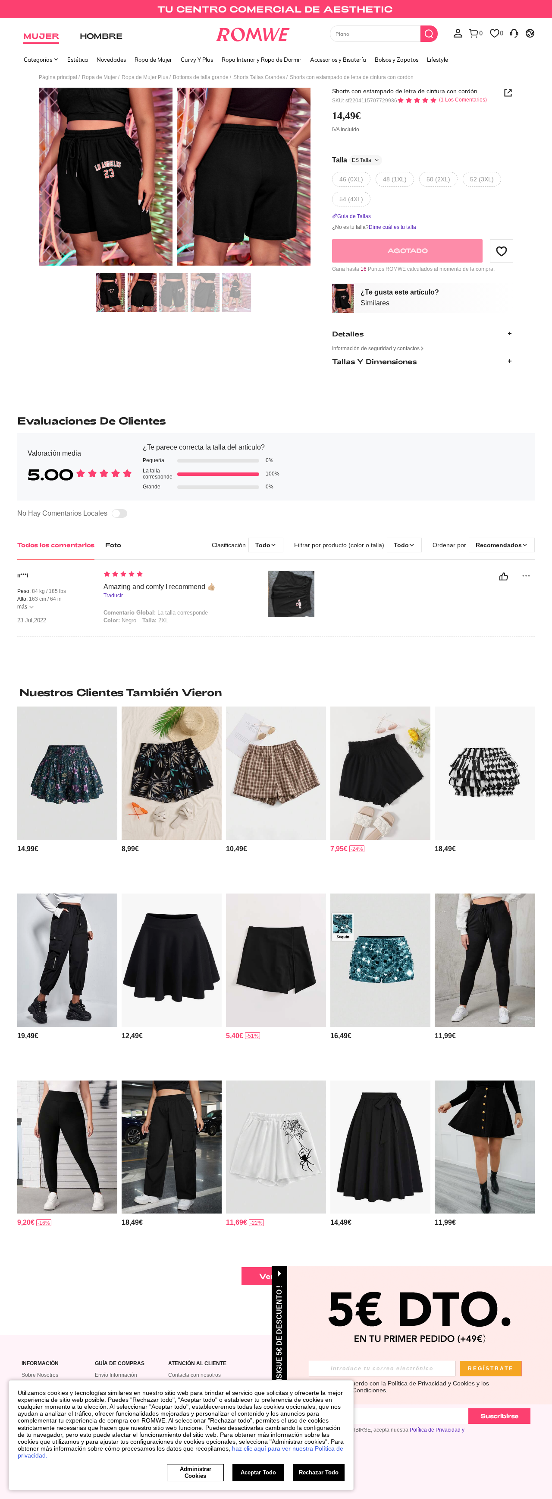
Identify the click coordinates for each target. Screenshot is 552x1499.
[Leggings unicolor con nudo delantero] (485, 960)
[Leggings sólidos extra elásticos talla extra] (67, 1147)
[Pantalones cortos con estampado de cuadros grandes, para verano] (276, 773)
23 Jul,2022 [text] (31, 621)
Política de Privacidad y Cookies (431, 1383)
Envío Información (116, 1375)
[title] (276, 692)
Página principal (58, 77)
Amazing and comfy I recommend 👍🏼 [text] (160, 586)
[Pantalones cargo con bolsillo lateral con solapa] (172, 1147)
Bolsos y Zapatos (396, 59)
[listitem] (67, 797)
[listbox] (458, 33)
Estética (77, 59)
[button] (501, 251)
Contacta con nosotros (194, 1375)
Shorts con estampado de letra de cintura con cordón (404, 91)
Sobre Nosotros (40, 1375)
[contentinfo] (27, 848)
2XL (155, 620)
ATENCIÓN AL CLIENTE (197, 1363)
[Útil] (504, 576)
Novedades (111, 59)
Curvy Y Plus (197, 59)
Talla (351, 160)
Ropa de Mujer (153, 59)
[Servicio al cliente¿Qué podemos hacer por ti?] (514, 33)
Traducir (113, 596)
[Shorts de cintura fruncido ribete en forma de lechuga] (380, 773)
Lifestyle (437, 59)
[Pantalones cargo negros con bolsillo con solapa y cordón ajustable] (67, 960)
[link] (276, 10)
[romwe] (252, 33)
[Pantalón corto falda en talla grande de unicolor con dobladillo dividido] (276, 960)
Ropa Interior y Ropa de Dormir (261, 59)
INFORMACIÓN (40, 1363)
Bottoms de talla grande (201, 77)
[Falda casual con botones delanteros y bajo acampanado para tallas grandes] (485, 1147)
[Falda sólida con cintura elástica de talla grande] (172, 960)
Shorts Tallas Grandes (259, 77)
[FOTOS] (174, 178)
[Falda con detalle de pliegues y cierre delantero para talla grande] (380, 1147)
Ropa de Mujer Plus (145, 77)
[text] (177, 574)
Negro (120, 620)
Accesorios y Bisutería (338, 59)
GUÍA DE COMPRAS (119, 1363)
